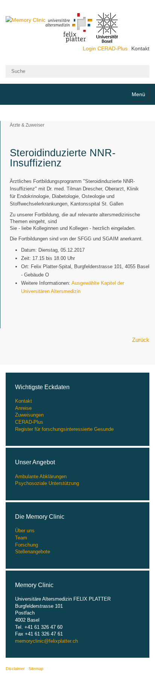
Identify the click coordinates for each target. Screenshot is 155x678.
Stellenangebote (32, 551)
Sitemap (36, 668)
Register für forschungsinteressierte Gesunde (64, 429)
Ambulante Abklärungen (41, 476)
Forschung (26, 545)
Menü (138, 94)
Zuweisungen (29, 415)
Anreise (23, 408)
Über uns (25, 530)
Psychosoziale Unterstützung (47, 483)
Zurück (140, 340)
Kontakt (140, 48)
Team (21, 538)
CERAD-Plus (29, 422)
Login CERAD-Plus (105, 48)
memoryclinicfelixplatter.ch (46, 641)
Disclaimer (15, 668)
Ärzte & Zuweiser (27, 125)
